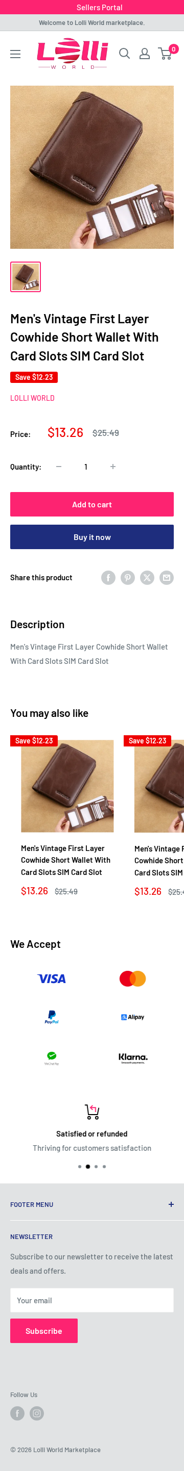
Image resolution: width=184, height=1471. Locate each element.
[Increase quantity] (113, 466)
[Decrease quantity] (59, 466)
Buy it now (92, 536)
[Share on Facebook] (108, 577)
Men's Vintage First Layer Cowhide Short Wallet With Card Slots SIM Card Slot (65, 859)
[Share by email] (166, 577)
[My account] (145, 53)
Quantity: (25, 466)
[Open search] (124, 53)
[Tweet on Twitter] (147, 577)
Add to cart (92, 504)
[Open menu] (15, 54)
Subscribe (44, 1330)
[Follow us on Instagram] (37, 1413)
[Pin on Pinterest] (128, 577)
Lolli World (32, 398)
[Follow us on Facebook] (17, 1413)
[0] (165, 53)
